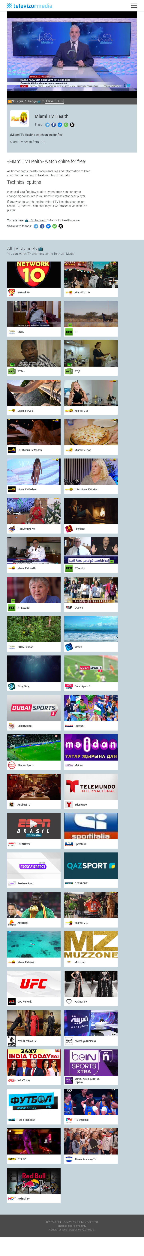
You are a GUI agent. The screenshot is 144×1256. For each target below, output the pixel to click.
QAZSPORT (81, 883)
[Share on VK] (60, 125)
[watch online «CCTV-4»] (91, 590)
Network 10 (23, 292)
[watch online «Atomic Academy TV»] (91, 1141)
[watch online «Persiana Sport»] (34, 865)
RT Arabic (80, 568)
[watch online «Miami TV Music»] (34, 944)
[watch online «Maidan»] (91, 747)
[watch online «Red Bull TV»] (34, 1181)
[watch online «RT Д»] (91, 353)
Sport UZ (79, 726)
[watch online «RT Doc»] (34, 353)
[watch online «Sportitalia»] (91, 826)
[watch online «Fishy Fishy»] (34, 668)
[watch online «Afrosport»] (34, 905)
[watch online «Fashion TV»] (91, 984)
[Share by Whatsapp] (66, 125)
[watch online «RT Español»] (34, 590)
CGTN (20, 332)
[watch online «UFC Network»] (34, 984)
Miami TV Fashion (27, 489)
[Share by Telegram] (48, 125)
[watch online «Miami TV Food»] (91, 432)
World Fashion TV (26, 1041)
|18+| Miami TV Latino (86, 489)
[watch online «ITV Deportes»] (91, 1102)
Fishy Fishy (23, 686)
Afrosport (22, 923)
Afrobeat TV (23, 804)
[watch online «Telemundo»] (91, 787)
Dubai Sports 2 (82, 686)
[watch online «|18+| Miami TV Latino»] (91, 472)
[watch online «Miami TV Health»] (34, 550)
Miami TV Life (82, 292)
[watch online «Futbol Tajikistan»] (34, 1102)
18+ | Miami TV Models (29, 450)
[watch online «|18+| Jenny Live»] (34, 511)
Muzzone (79, 962)
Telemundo (81, 804)
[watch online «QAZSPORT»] (91, 865)
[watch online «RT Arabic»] (91, 550)
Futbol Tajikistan (26, 1119)
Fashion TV (81, 1001)
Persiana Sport (25, 883)
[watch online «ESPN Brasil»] (34, 826)
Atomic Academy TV (85, 1159)
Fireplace (79, 529)
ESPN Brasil (23, 844)
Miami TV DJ (81, 923)
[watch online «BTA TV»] (34, 1141)
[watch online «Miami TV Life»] (91, 275)
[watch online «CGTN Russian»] (34, 629)
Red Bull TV (23, 1198)
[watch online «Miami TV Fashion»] (34, 472)
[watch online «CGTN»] (34, 314)
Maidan (79, 765)
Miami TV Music (26, 962)
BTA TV (21, 1159)
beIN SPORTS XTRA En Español (87, 1080)
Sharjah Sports (25, 765)
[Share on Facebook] (54, 125)
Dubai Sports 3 (25, 726)
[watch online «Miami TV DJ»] (91, 905)
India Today (23, 1080)
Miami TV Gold (25, 410)
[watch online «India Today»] (34, 1062)
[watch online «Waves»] (91, 629)
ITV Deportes (81, 1119)
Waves (78, 647)
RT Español (23, 607)
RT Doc (21, 371)
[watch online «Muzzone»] (91, 944)
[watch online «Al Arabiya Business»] (91, 1023)
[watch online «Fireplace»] (91, 511)
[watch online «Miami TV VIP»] (91, 393)
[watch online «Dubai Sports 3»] (34, 708)
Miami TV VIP (82, 410)
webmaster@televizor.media (78, 1229)
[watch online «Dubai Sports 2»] (91, 668)
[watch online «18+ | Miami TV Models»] (34, 432)
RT (76, 332)
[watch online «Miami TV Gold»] (34, 393)
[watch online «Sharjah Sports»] (34, 747)
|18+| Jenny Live (25, 529)
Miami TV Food (83, 450)
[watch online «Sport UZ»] (91, 708)
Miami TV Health (26, 568)
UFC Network (24, 1001)
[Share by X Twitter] (72, 125)
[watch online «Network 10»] (34, 275)
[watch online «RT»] (91, 314)
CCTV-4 (79, 607)
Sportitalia (80, 844)
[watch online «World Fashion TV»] (34, 1023)
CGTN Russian (25, 647)
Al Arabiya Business (85, 1041)
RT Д (77, 371)
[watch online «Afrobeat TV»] (34, 787)
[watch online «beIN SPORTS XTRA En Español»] (91, 1062)
